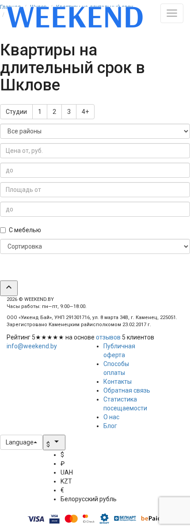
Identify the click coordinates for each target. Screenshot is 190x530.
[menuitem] (89, 454)
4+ (85, 111)
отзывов (108, 337)
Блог (110, 425)
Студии (16, 111)
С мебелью (25, 230)
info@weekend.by (32, 346)
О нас (111, 417)
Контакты (117, 381)
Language (20, 442)
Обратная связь (126, 390)
